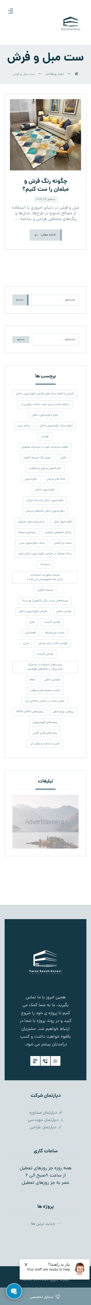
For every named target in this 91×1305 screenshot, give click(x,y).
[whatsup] (55, 1061)
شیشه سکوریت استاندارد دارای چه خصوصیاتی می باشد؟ (45, 577)
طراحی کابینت (52, 622)
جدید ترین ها (43, 1224)
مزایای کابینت (45, 654)
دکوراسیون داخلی (45, 490)
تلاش (63, 458)
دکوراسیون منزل (63, 522)
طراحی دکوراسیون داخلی (33, 611)
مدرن (26, 643)
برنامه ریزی (23, 426)
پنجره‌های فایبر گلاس (45, 733)
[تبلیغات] (45, 822)
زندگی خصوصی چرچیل (58, 532)
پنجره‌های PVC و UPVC (29, 712)
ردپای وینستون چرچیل (31, 522)
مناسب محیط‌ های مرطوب (45, 690)
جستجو (19, 300)
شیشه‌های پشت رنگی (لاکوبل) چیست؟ (45, 601)
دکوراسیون (31, 479)
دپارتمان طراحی (43, 1127)
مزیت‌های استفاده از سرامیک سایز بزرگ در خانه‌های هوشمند (45, 667)
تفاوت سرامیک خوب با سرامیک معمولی (45, 447)
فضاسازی (30, 633)
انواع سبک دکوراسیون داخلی (56, 426)
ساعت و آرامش (63, 543)
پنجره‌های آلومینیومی (45, 722)
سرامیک (45, 564)
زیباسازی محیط (27, 532)
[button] (11, 11)
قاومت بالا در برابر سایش (52, 643)
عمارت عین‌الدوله (55, 633)
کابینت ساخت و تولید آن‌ (45, 744)
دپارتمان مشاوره (43, 1113)
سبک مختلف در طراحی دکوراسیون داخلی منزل (45, 554)
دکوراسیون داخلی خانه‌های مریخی (45, 511)
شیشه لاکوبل (45, 590)
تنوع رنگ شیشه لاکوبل (37, 458)
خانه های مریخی (55, 479)
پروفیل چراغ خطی (63, 712)
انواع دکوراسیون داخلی (45, 415)
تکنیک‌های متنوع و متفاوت (45, 468)
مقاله (32, 680)
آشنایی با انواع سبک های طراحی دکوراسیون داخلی (45, 394)
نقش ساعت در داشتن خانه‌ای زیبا (44, 701)
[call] (45, 1061)
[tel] (35, 1061)
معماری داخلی (52, 680)
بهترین (45, 436)
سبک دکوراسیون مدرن (31, 543)
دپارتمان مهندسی (43, 1120)
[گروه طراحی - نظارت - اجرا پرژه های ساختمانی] (70, 23)
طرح (32, 622)
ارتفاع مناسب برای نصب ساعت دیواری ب (45, 404)
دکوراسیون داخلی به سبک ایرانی (45, 500)
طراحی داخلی (63, 611)
